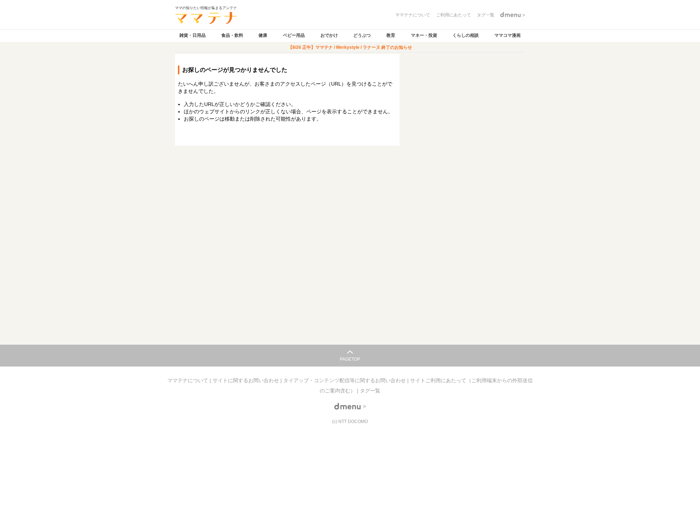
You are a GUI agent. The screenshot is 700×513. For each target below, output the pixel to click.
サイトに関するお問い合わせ (246, 380)
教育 (390, 35)
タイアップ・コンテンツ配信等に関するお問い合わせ (345, 380)
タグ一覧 (370, 390)
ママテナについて (188, 380)
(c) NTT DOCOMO (350, 421)
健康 (262, 35)
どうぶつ (362, 35)
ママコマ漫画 (507, 35)
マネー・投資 (424, 35)
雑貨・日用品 (192, 35)
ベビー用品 (294, 35)
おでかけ (329, 35)
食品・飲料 (232, 35)
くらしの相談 (465, 35)
